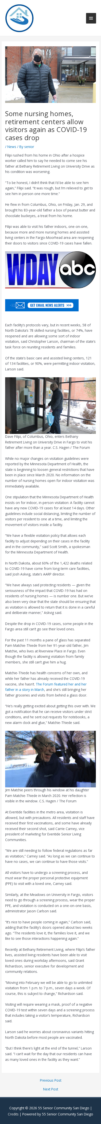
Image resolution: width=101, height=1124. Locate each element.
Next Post (50, 1089)
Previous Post (50, 1080)
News (11, 146)
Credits (13, 1114)
